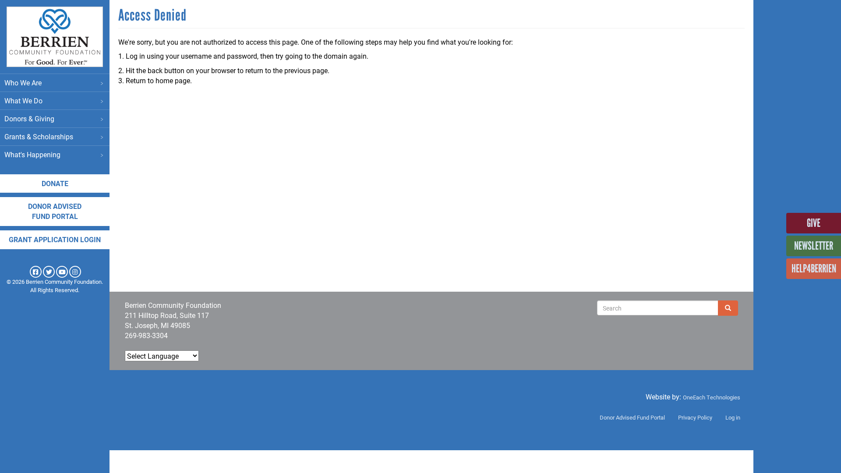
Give (813, 223)
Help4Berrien (814, 268)
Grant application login (55, 239)
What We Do (23, 100)
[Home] (55, 37)
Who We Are (23, 82)
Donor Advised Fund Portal (632, 417)
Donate (55, 183)
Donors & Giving (29, 118)
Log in (732, 417)
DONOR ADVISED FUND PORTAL (54, 211)
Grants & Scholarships (38, 136)
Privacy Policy (695, 417)
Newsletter (813, 246)
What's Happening (32, 154)
